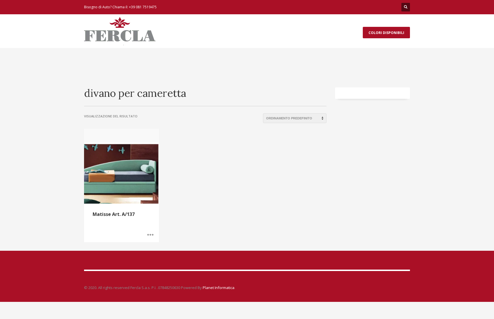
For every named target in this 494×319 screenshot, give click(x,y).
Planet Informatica (218, 287)
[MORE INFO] (150, 235)
